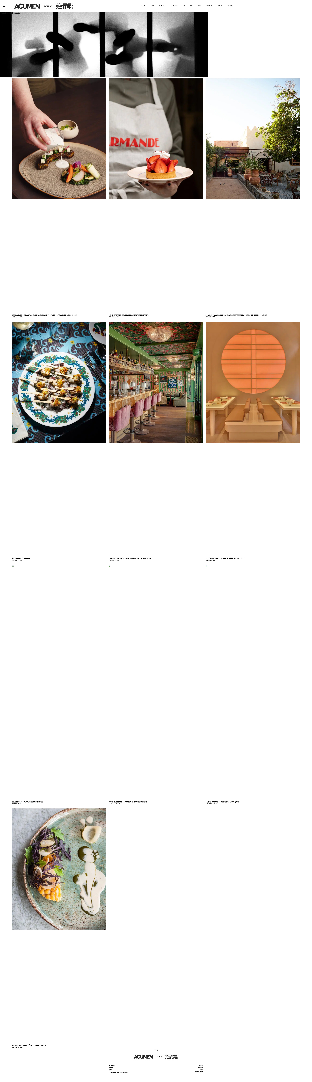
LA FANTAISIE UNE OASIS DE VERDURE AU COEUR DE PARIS (130, 558)
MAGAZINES (230, 5)
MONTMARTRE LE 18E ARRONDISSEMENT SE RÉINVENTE (129, 315)
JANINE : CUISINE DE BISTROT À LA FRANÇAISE (222, 802)
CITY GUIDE (220, 5)
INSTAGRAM (111, 1070)
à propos (201, 1066)
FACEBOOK (111, 1068)
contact (201, 1070)
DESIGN (152, 5)
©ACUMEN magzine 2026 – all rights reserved (119, 1072)
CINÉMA (199, 5)
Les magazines (112, 1066)
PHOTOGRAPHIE (162, 5)
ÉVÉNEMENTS (209, 5)
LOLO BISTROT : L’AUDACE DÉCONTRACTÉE (27, 802)
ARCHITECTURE (174, 5)
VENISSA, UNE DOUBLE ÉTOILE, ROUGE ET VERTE (29, 1045)
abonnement (200, 1068)
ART (184, 5)
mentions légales (199, 1072)
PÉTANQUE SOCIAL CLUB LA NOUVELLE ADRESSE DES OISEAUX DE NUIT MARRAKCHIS (236, 315)
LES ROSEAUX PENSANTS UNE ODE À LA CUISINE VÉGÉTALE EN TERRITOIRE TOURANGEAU (44, 315)
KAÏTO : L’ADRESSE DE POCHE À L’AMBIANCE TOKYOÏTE (128, 802)
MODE (191, 5)
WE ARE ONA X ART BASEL (21, 558)
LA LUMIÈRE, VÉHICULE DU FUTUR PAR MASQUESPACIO (225, 558)
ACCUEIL (143, 5)
